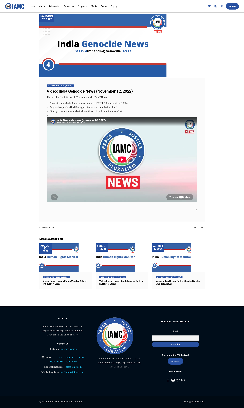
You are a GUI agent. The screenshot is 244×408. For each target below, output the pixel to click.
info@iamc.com (73, 366)
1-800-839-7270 (68, 349)
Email (175, 331)
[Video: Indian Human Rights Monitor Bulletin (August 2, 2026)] (178, 257)
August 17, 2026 (45, 248)
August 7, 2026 (102, 247)
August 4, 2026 (158, 247)
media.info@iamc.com (72, 372)
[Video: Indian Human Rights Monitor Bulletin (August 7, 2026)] (122, 257)
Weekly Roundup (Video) (60, 86)
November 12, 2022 (46, 18)
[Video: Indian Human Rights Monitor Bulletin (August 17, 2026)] (65, 257)
